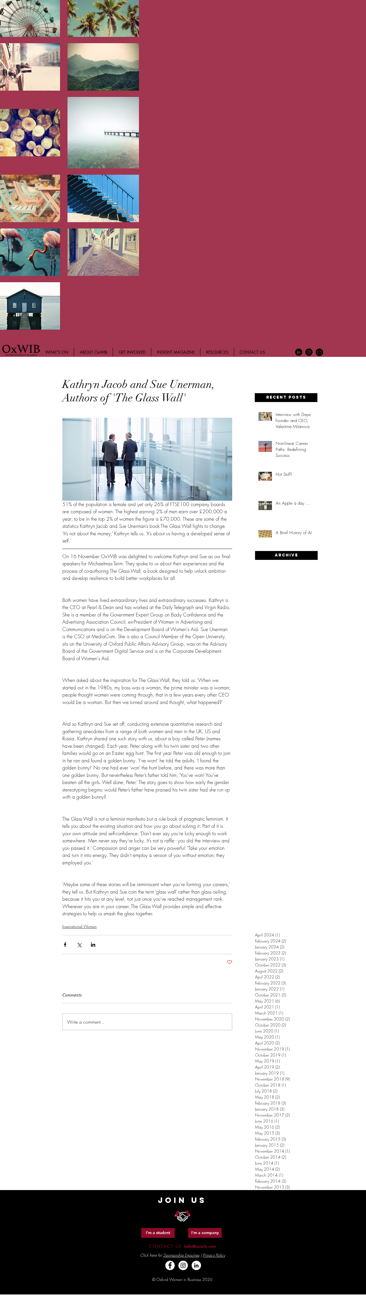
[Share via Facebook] (65, 944)
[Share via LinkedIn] (93, 944)
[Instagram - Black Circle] (309, 352)
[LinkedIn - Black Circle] (298, 352)
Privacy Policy (214, 1255)
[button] (286, 397)
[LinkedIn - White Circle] (196, 1265)
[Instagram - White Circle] (183, 1265)
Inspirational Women (79, 926)
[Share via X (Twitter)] (79, 944)
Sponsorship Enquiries (181, 1255)
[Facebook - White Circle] (170, 1265)
